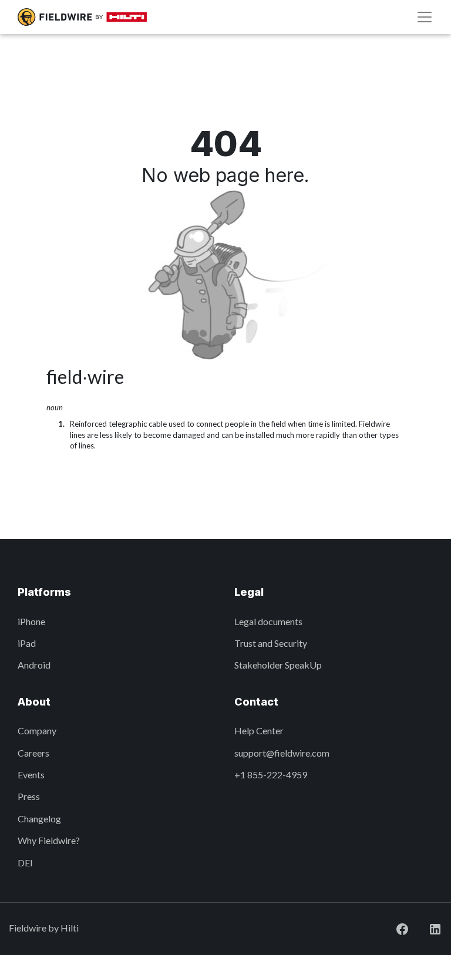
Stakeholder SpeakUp (278, 664)
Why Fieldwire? (49, 840)
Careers (33, 752)
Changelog (39, 818)
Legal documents (268, 621)
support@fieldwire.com (281, 752)
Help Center (259, 730)
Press (29, 796)
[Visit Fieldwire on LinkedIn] (425, 927)
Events (31, 774)
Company (37, 730)
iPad (27, 643)
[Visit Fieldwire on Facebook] (392, 927)
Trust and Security (270, 643)
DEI (25, 862)
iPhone (31, 621)
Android (34, 664)
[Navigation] (424, 17)
